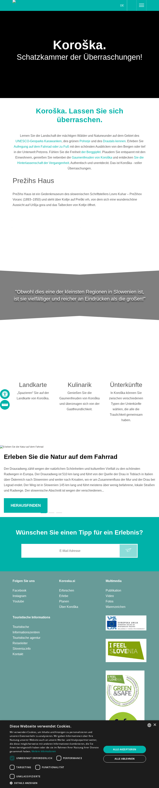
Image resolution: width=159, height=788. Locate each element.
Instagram (19, 596)
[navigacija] (141, 5)
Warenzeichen (115, 606)
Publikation (113, 590)
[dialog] (79, 754)
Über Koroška (68, 606)
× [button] (154, 724)
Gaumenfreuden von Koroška (92, 157)
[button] (54, 783)
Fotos (109, 601)
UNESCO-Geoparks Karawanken (39, 141)
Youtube (18, 601)
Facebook (19, 590)
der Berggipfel (91, 152)
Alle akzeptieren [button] (124, 749)
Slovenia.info (22, 648)
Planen (64, 601)
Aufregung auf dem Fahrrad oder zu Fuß (41, 146)
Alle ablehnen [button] (125, 758)
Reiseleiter (20, 643)
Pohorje (85, 141)
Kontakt (18, 654)
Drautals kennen (114, 141)
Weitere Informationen (43, 751)
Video (110, 596)
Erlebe (63, 596)
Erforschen (66, 590)
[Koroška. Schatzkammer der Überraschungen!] (36, 5)
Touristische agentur (26, 637)
